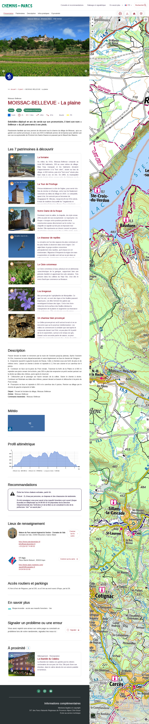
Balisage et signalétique (96, 5)
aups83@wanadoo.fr (27, 581)
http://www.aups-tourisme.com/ (31, 578)
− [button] (92, 22)
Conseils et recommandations (72, 5)
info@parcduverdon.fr (27, 558)
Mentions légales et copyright (69, 722)
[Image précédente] (3, 46)
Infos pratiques (43, 13)
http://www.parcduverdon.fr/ (29, 555)
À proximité (55, 13)
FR (129, 5)
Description (31, 13)
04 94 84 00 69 (24, 583)
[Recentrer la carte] (92, 31)
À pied (20, 89)
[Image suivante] (85, 46)
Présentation (8, 13)
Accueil (13, 89)
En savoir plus (115, 5)
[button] (92, 25)
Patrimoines (20, 13)
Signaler (73, 644)
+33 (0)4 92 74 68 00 (27, 560)
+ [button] (92, 19)
